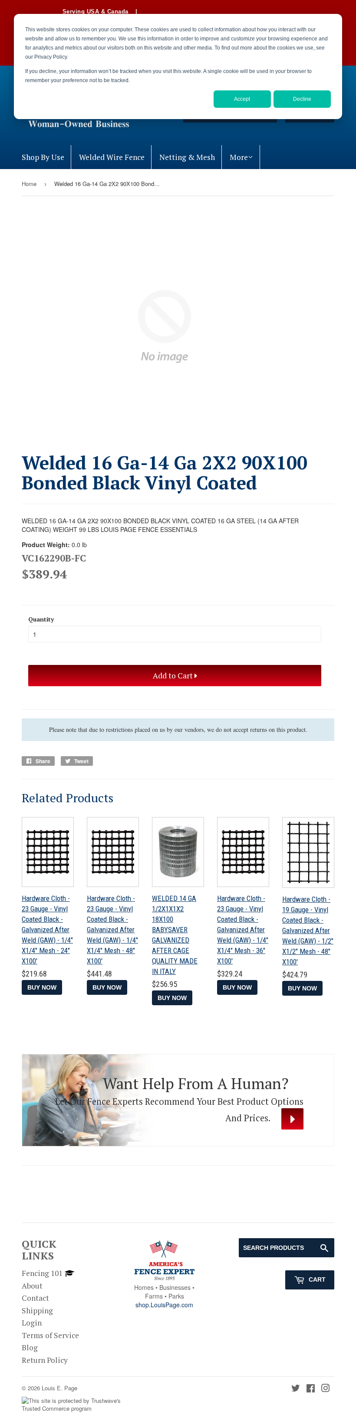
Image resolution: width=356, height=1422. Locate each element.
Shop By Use (43, 157)
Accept (242, 99)
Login (32, 1323)
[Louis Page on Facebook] (310, 1389)
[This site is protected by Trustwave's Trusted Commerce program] (77, 1405)
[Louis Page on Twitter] (295, 1389)
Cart (316, 1279)
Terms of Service (50, 1335)
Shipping (37, 1311)
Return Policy (45, 1360)
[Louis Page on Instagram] (325, 1389)
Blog (30, 1347)
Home (29, 183)
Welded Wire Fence (112, 157)
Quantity (41, 619)
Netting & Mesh (187, 157)
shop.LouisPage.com (164, 1304)
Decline (302, 99)
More (239, 157)
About (32, 1286)
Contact (35, 1298)
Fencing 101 (42, 1273)
